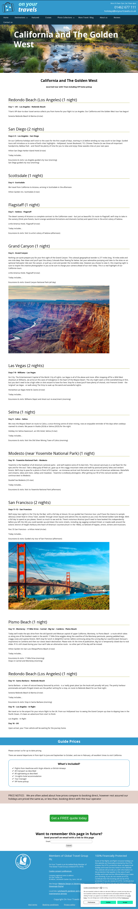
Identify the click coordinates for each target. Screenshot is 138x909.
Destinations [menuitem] (19, 18)
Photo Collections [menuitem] (64, 18)
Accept (125, 902)
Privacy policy (69, 904)
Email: (48, 841)
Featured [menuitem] (35, 17)
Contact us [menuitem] (8, 22)
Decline (108, 902)
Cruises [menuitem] (48, 17)
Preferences (91, 902)
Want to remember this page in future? (69, 833)
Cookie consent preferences (60, 871)
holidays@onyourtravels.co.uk (120, 11)
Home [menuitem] (5, 17)
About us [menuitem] (103, 17)
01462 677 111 (125, 7)
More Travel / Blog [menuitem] (86, 17)
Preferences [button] (125, 898)
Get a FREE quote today (69, 818)
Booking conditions (51, 904)
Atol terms (32, 904)
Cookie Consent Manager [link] (91, 888)
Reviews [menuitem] (117, 17)
